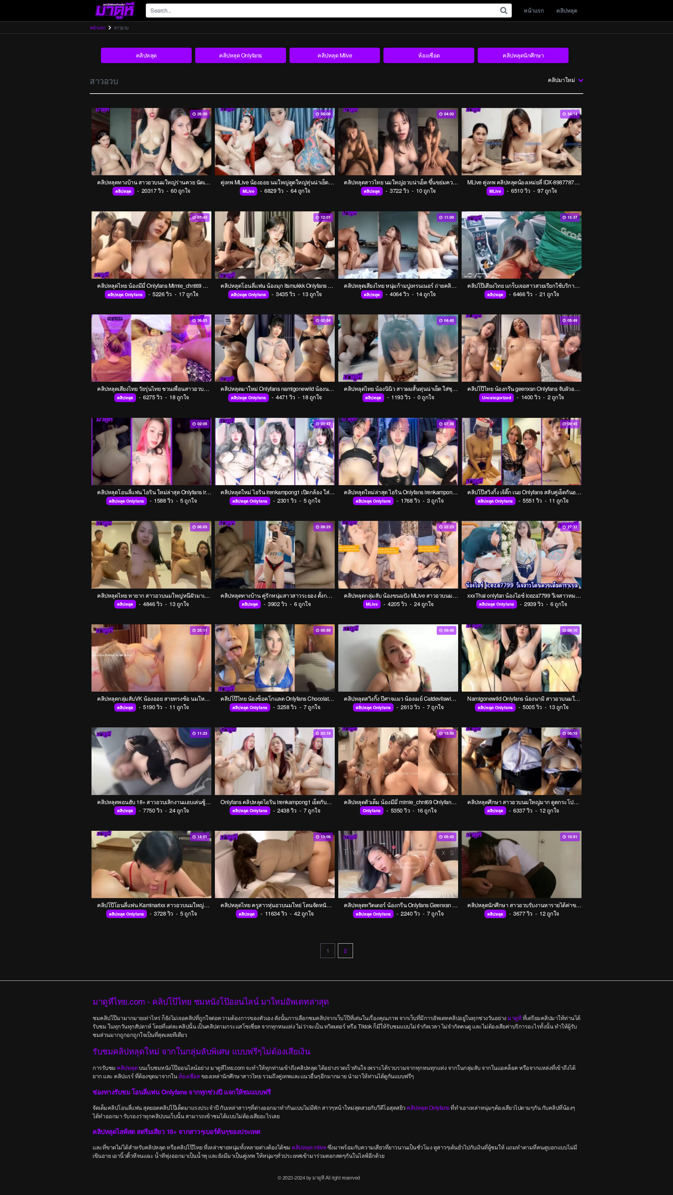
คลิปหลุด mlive (309, 1147)
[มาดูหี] (115, 10)
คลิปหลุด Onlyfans (240, 55)
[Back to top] (653, 1172)
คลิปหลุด (566, 10)
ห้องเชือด (429, 55)
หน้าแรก (534, 10)
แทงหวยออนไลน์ (378, 1177)
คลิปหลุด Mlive (335, 55)
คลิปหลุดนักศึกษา (523, 55)
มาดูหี (514, 1018)
